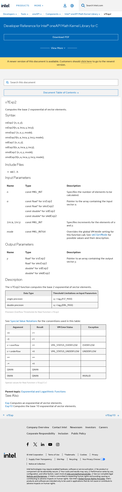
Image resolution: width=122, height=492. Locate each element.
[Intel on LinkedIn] (42, 445)
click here (86, 61)
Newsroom (76, 427)
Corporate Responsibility (41, 433)
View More (57, 48)
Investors (90, 427)
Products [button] (22, 5)
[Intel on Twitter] (35, 445)
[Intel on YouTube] (50, 445)
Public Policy (78, 433)
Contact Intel (59, 427)
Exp (7, 403)
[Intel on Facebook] (27, 445)
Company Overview (38, 427)
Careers (103, 427)
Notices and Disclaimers (37, 476)
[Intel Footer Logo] (10, 455)
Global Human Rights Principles (91, 478)
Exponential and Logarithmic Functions (43, 391)
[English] (72, 5)
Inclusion (63, 433)
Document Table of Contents (59, 92)
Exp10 (9, 406)
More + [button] (38, 5)
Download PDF (61, 37)
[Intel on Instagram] (57, 445)
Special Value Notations (23, 321)
